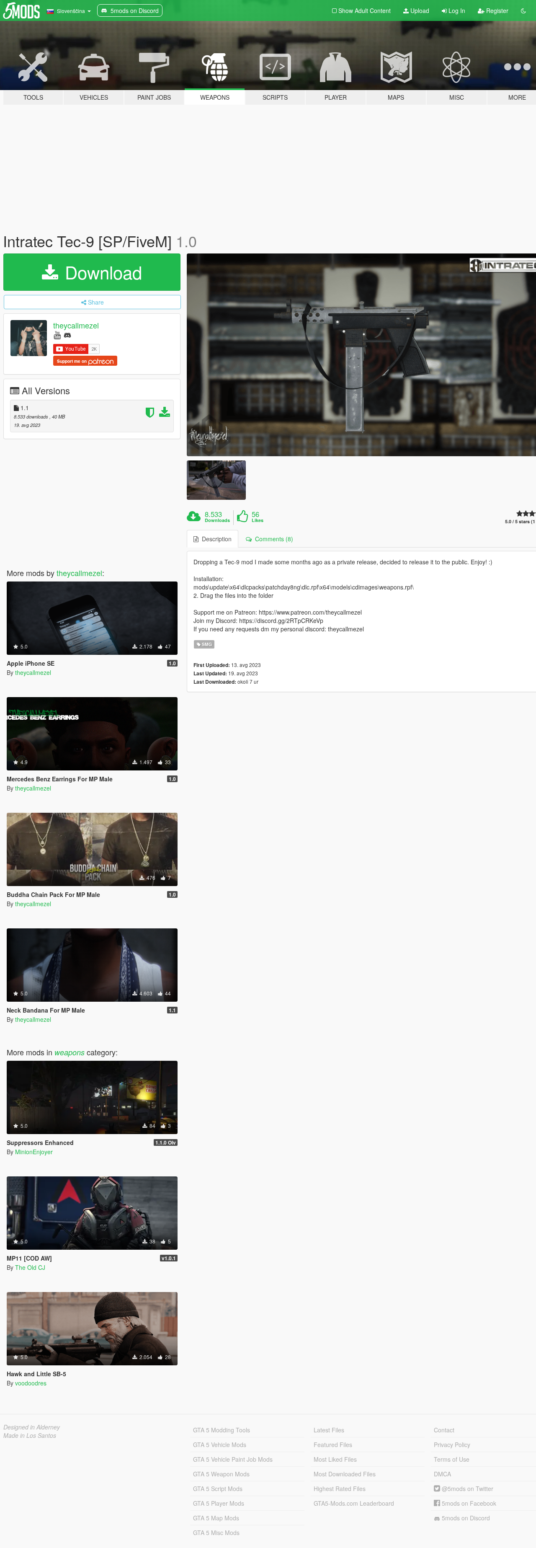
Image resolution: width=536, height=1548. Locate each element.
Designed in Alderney (31, 1427)
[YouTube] (57, 334)
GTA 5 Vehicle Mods (219, 1444)
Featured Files (333, 1444)
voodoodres (30, 1383)
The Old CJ (30, 1267)
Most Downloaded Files (345, 1474)
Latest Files (329, 1430)
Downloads (217, 520)
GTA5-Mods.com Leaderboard (354, 1503)
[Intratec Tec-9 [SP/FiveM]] (216, 479)
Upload (419, 10)
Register (496, 10)
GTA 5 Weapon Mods (221, 1474)
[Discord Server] (67, 334)
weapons (69, 1052)
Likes (257, 520)
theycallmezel (76, 325)
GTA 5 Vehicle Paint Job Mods (233, 1459)
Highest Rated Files (340, 1488)
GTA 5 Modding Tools (221, 1430)
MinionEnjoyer (34, 1151)
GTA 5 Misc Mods (216, 1532)
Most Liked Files (335, 1459)
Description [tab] (215, 539)
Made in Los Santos (29, 1435)
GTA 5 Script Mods (217, 1488)
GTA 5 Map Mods (216, 1518)
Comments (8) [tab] (272, 539)
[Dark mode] (523, 10)
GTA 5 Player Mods (218, 1503)
